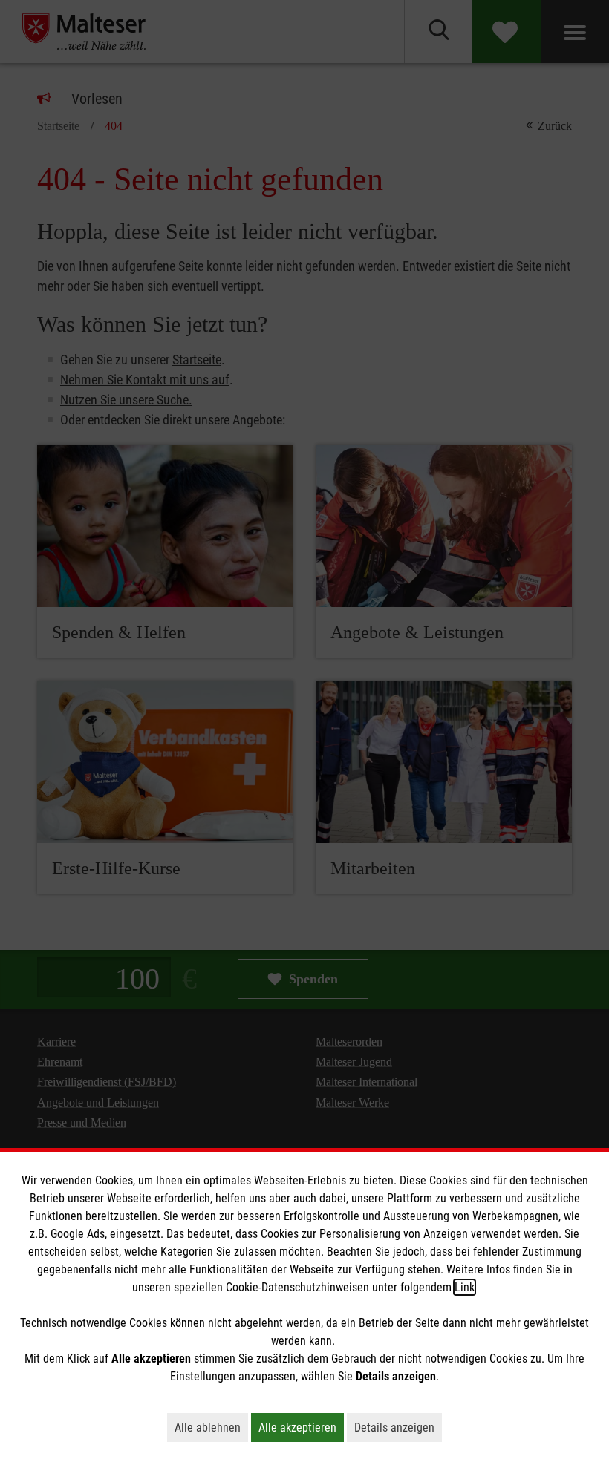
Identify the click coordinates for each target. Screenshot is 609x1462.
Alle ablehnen (211, 1427)
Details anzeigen (398, 1427)
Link (465, 1287)
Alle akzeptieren (301, 1427)
